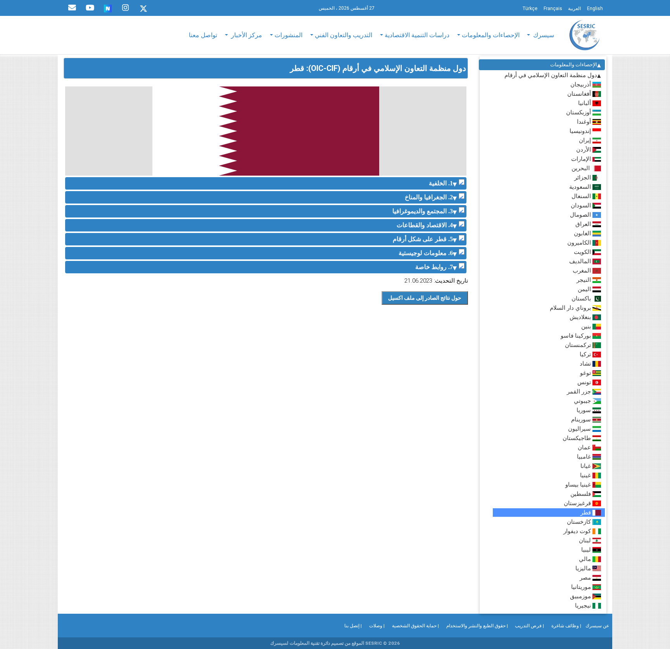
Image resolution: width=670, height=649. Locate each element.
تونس (584, 382)
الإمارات (581, 158)
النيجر (584, 279)
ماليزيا (583, 568)
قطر (586, 512)
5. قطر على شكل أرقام (423, 239)
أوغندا (584, 121)
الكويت (583, 251)
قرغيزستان (578, 503)
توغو (586, 372)
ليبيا (586, 549)
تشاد (586, 363)
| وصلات (377, 625)
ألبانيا (585, 103)
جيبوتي (583, 400)
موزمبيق (581, 596)
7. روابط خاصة (434, 267)
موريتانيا (581, 586)
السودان (581, 205)
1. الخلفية (441, 183)
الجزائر (583, 177)
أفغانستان (579, 93)
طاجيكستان (577, 438)
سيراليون (580, 428)
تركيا (586, 354)
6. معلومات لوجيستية (426, 253)
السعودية (580, 186)
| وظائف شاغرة (566, 625)
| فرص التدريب (529, 625)
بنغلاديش (581, 317)
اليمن (585, 289)
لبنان (585, 540)
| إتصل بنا (353, 625)
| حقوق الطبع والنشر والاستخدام (477, 625)
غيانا (586, 465)
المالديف (580, 261)
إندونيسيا (581, 131)
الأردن (584, 149)
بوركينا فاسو (576, 335)
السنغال (582, 196)
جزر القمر (579, 391)
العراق (583, 224)
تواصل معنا (203, 35)
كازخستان (579, 521)
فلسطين (581, 493)
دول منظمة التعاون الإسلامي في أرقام (550, 75)
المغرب (582, 270)
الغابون (583, 233)
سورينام (581, 419)
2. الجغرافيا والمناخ (429, 197)
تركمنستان (578, 345)
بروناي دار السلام (571, 307)
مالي (585, 559)
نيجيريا (583, 605)
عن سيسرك (597, 625)
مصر (586, 577)
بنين (586, 326)
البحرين (581, 168)
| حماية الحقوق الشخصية (415, 625)
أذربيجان (581, 84)
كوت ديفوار (577, 531)
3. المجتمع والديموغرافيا (422, 211)
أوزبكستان (579, 112)
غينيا (586, 475)
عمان (585, 447)
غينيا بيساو (578, 484)
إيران (585, 140)
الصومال (581, 214)
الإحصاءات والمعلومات (573, 64)
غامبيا (584, 456)
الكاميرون (579, 242)
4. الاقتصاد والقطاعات (425, 225)
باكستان (582, 298)
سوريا (584, 410)
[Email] (72, 8)
